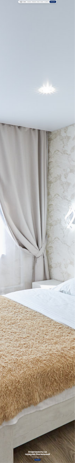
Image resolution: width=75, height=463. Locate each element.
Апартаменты (29, 1)
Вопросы (38, 1)
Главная (24, 1)
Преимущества (34, 1)
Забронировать (52, 1)
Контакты (42, 1)
